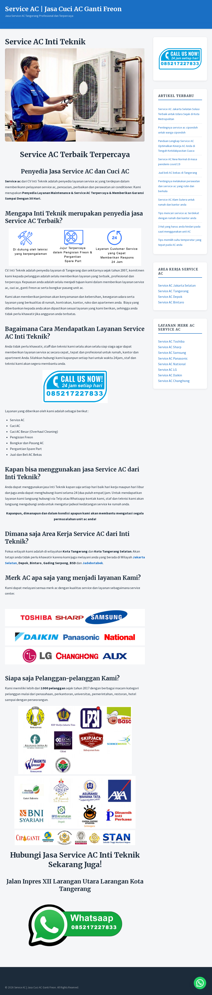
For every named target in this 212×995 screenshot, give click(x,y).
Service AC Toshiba (171, 341)
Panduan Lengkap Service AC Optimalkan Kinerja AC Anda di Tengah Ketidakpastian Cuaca (176, 146)
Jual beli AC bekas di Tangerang (177, 173)
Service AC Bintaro (171, 302)
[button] (200, 983)
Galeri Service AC (73, 26)
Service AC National (172, 364)
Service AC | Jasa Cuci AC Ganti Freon (63, 9)
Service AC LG (167, 369)
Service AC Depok (170, 297)
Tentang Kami (27, 26)
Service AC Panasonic (173, 358)
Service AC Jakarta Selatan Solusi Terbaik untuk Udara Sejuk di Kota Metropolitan (179, 114)
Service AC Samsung (172, 352)
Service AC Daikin (170, 375)
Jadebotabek (92, 563)
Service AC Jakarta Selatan (177, 285)
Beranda (11, 26)
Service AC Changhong (174, 381)
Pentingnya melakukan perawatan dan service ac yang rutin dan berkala (179, 186)
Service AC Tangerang (173, 291)
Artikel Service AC (49, 26)
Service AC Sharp (169, 347)
